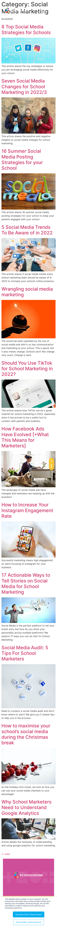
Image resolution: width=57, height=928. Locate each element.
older (5, 854)
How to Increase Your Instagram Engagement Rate (27, 510)
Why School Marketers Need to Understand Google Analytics (26, 807)
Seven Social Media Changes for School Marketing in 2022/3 (24, 86)
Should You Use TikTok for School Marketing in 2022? (27, 368)
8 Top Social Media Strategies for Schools (26, 29)
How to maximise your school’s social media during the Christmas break (25, 734)
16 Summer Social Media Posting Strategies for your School (22, 159)
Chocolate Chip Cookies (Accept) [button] (28, 914)
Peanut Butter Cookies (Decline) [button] (28, 922)
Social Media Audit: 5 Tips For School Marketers (24, 653)
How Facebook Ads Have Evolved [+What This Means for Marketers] (25, 437)
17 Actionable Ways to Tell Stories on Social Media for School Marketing (25, 583)
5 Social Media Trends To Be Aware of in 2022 (27, 230)
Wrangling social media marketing (27, 291)
